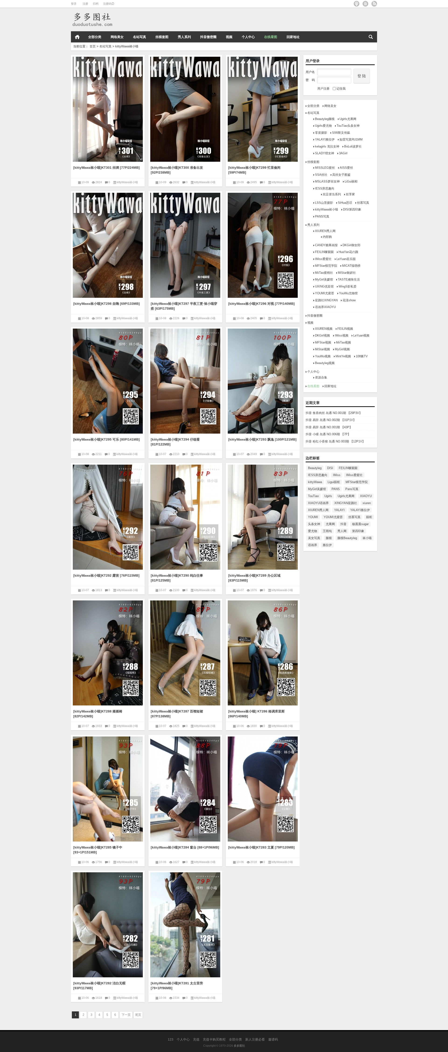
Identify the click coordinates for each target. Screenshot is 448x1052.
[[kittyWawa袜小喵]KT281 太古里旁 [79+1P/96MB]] (185, 924)
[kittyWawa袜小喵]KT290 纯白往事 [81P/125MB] (177, 578)
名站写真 (139, 37)
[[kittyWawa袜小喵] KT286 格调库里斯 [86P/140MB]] (263, 652)
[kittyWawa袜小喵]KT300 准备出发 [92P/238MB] (177, 170)
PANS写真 (322, 216)
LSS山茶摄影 (324, 202)
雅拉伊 (327, 545)
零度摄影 (321, 132)
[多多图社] (92, 13)
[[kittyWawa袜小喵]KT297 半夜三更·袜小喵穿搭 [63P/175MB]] (185, 244)
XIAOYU (366, 496)
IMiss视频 (341, 335)
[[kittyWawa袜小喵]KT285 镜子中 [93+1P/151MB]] (108, 788)
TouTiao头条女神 (348, 125)
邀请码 (273, 1039)
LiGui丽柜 (351, 181)
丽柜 (369, 517)
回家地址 (293, 37)
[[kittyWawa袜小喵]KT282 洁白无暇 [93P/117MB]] (108, 924)
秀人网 (341, 531)
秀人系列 (184, 37)
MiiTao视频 (343, 342)
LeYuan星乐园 (346, 259)
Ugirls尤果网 (348, 119)
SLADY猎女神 (324, 153)
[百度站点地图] (365, 4)
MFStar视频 (323, 342)
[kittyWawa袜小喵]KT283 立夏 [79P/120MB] (261, 847)
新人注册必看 (255, 1039)
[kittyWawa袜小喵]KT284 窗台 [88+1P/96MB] (185, 847)
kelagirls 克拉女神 (327, 146)
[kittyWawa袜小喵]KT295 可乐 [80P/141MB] (106, 439)
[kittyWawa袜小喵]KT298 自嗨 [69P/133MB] (106, 303)
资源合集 (321, 377)
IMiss (336, 475)
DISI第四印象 (352, 209)
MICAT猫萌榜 (351, 265)
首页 (77, 36)
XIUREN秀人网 (325, 231)
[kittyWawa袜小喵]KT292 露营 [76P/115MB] (106, 575)
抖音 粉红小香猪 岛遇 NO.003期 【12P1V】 (335, 441)
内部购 (327, 236)
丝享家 (350, 194)
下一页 (126, 1015)
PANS (336, 489)
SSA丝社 (321, 174)
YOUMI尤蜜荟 (324, 293)
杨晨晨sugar (360, 524)
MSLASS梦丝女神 (327, 181)
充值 (196, 1039)
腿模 (329, 538)
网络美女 (117, 37)
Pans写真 (351, 489)
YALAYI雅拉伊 (325, 139)
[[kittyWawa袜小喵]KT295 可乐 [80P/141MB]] (108, 380)
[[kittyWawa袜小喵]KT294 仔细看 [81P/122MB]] (185, 380)
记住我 (341, 88)
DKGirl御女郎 (351, 245)
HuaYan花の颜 (348, 252)
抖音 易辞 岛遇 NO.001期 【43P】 (329, 427)
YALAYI (339, 510)
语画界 (312, 545)
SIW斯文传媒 (341, 132)
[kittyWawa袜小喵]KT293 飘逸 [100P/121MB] (262, 439)
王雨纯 (327, 531)
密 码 (310, 80)
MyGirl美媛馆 (324, 279)
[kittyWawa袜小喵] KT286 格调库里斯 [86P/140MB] (256, 713)
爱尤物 (312, 531)
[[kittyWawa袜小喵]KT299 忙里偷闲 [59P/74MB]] (263, 108)
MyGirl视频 (342, 349)
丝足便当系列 (332, 194)
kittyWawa (315, 482)
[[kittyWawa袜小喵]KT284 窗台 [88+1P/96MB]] (185, 788)
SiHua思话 (345, 202)
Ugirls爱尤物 (323, 125)
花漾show (349, 300)
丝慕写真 (363, 202)
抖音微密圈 (208, 37)
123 (170, 1039)
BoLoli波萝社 (353, 146)
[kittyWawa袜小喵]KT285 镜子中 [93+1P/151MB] (97, 849)
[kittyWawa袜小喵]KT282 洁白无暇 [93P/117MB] (99, 985)
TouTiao (313, 496)
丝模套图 (161, 37)
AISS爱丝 (346, 167)
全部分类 (94, 37)
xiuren (367, 503)
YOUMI (313, 517)
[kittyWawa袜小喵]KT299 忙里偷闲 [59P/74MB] (254, 170)
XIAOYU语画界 (318, 503)
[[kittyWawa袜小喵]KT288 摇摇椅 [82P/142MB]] (108, 652)
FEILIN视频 (345, 328)
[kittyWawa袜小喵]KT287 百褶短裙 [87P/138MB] (177, 713)
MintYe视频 (343, 356)
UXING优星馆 (324, 286)
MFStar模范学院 (326, 265)
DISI (330, 468)
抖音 (343, 524)
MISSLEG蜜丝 (325, 167)
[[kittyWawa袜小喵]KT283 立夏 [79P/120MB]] (263, 788)
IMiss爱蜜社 (323, 259)
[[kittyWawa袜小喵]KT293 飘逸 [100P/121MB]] (263, 380)
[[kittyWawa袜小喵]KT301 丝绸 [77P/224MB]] (108, 108)
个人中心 (248, 37)
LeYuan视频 (361, 335)
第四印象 (358, 531)
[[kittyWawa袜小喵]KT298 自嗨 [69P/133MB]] (108, 244)
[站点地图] (356, 4)
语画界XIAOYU (325, 307)
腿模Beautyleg (347, 538)
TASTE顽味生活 (349, 279)
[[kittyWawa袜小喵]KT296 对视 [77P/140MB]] (263, 244)
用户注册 (323, 88)
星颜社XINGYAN (326, 300)
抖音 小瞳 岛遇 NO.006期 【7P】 (328, 434)
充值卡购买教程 (214, 1039)
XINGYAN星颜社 (345, 503)
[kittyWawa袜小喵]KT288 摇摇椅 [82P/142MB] (97, 713)
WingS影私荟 (348, 286)
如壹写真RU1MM (351, 139)
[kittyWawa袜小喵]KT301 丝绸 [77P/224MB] (106, 167)
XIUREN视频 (323, 328)
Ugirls (328, 496)
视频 (229, 37)
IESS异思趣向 (324, 188)
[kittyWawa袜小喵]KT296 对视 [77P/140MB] (261, 303)
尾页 (138, 1015)
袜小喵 (367, 538)
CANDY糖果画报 (326, 245)
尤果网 (330, 524)
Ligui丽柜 (334, 482)
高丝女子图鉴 (341, 174)
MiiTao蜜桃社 (324, 272)
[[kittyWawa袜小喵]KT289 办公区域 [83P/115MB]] (263, 516)
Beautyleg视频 (325, 363)
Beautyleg (315, 468)
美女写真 (314, 538)
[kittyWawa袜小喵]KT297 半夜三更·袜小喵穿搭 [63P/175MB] (184, 306)
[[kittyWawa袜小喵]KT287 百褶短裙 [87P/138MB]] (185, 652)
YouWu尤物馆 (348, 293)
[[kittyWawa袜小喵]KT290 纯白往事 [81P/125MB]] (185, 516)
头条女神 (314, 524)
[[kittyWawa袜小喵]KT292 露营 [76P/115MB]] (108, 516)
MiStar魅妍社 (347, 272)
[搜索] (370, 36)
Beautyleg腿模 (325, 119)
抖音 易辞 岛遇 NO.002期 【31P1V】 (331, 420)
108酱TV (362, 356)
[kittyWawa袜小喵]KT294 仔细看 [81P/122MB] (175, 442)
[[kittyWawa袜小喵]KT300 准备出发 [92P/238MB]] (185, 108)
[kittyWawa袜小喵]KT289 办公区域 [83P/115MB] (254, 578)
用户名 (310, 72)
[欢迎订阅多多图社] (374, 4)
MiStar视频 (322, 349)
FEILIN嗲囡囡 (324, 252)
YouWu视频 (323, 356)
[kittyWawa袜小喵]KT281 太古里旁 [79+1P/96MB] (177, 985)
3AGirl (343, 153)
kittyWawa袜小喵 (326, 209)
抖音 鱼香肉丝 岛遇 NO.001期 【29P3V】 (334, 413)
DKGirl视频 (322, 335)
